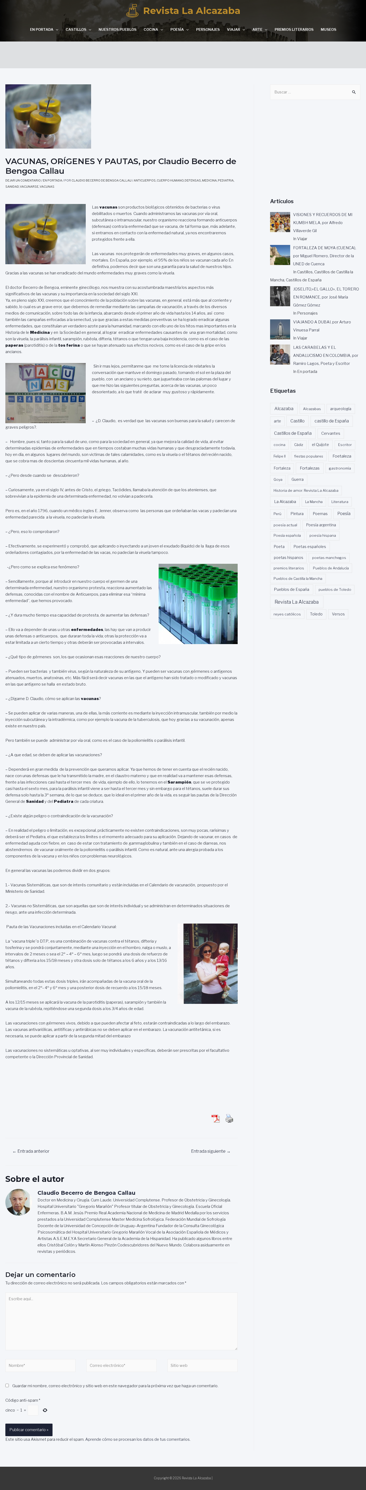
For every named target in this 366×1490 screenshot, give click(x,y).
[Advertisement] (183, 53)
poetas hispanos (288, 557)
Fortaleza (282, 468)
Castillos (76, 29)
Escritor (345, 445)
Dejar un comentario (23, 180)
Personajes (208, 29)
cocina (279, 445)
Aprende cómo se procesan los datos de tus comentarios (137, 1439)
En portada (41, 29)
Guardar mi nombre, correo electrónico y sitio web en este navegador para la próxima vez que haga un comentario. (115, 1385)
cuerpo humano (170, 180)
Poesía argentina (321, 525)
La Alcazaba (285, 501)
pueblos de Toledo (335, 589)
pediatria (226, 180)
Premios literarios (294, 29)
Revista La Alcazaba (191, 10)
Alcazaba (283, 408)
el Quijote (320, 445)
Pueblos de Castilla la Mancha (298, 578)
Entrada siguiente (211, 1151)
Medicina (209, 180)
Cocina (151, 29)
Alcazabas (312, 409)
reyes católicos (287, 614)
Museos (328, 29)
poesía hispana (322, 535)
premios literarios (289, 568)
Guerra (298, 479)
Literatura (339, 502)
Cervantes (330, 433)
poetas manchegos (329, 557)
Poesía (177, 29)
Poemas (320, 513)
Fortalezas (310, 468)
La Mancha (314, 502)
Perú (277, 514)
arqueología (340, 409)
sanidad (12, 186)
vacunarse (29, 186)
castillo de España (332, 420)
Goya (278, 479)
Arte (257, 29)
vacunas (47, 186)
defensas (193, 180)
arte (277, 421)
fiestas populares (308, 456)
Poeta (279, 546)
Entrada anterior (31, 1151)
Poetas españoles (310, 546)
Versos (338, 614)
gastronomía (340, 468)
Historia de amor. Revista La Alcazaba (306, 490)
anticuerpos (145, 180)
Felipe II (280, 456)
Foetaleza (342, 456)
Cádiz (298, 445)
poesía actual (285, 525)
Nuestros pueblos (117, 29)
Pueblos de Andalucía (331, 568)
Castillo (297, 420)
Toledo (316, 614)
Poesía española (287, 535)
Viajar (233, 29)
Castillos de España (293, 433)
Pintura (297, 513)
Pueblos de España (291, 589)
